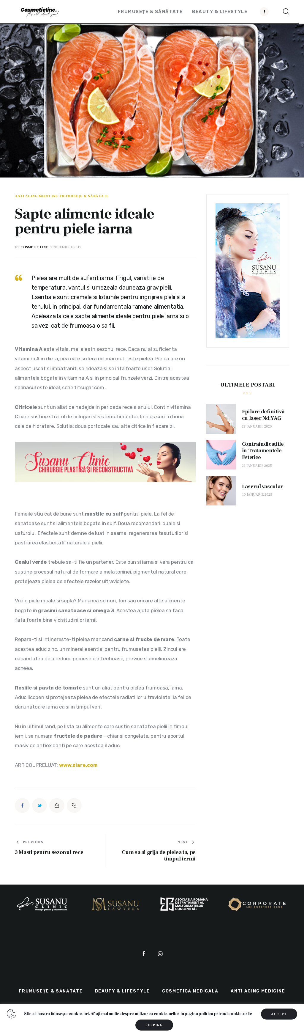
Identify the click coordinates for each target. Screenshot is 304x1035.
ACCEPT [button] (279, 1014)
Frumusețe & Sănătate (84, 196)
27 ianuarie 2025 (257, 426)
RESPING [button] (154, 1025)
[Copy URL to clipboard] (74, 805)
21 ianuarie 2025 (257, 466)
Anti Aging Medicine (36, 196)
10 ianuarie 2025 (257, 494)
